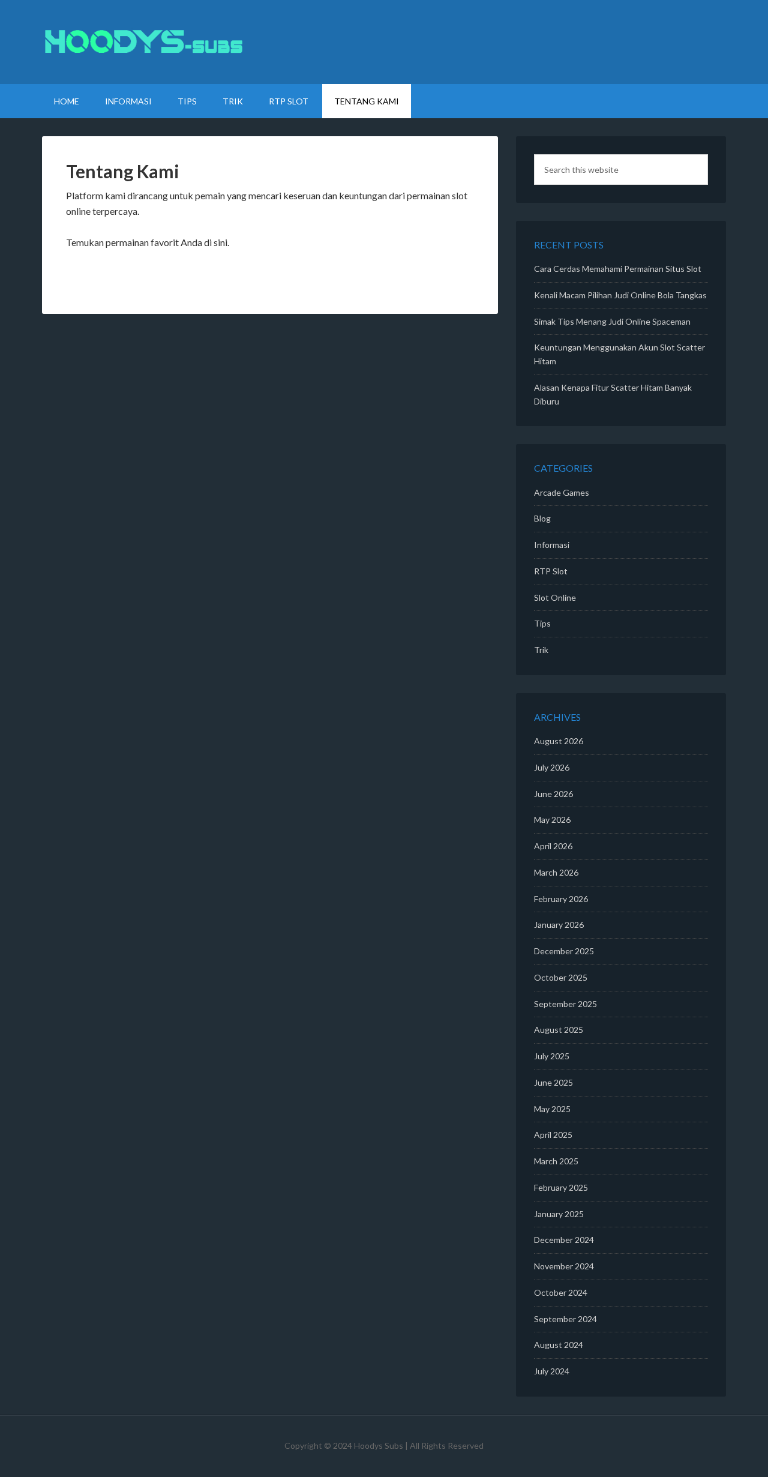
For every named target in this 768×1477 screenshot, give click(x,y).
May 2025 (552, 1109)
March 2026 (556, 872)
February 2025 (561, 1187)
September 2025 (565, 1004)
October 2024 (560, 1292)
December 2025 (564, 951)
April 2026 (553, 846)
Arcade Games (561, 492)
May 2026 (552, 819)
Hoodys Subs (384, 42)
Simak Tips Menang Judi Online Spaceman (612, 321)
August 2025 (558, 1029)
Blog (542, 518)
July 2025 (551, 1056)
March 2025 (556, 1161)
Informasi (551, 545)
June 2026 (553, 794)
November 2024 (564, 1266)
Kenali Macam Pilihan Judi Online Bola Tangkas (620, 295)
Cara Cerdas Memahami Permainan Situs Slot (617, 268)
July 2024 (551, 1371)
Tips (542, 623)
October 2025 (560, 977)
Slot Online (555, 597)
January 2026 (559, 924)
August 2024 (558, 1345)
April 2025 (553, 1135)
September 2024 (565, 1319)
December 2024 (564, 1240)
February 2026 (561, 899)
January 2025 (559, 1214)
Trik (541, 650)
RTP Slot (551, 571)
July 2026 (551, 767)
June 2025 (553, 1082)
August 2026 (558, 741)
